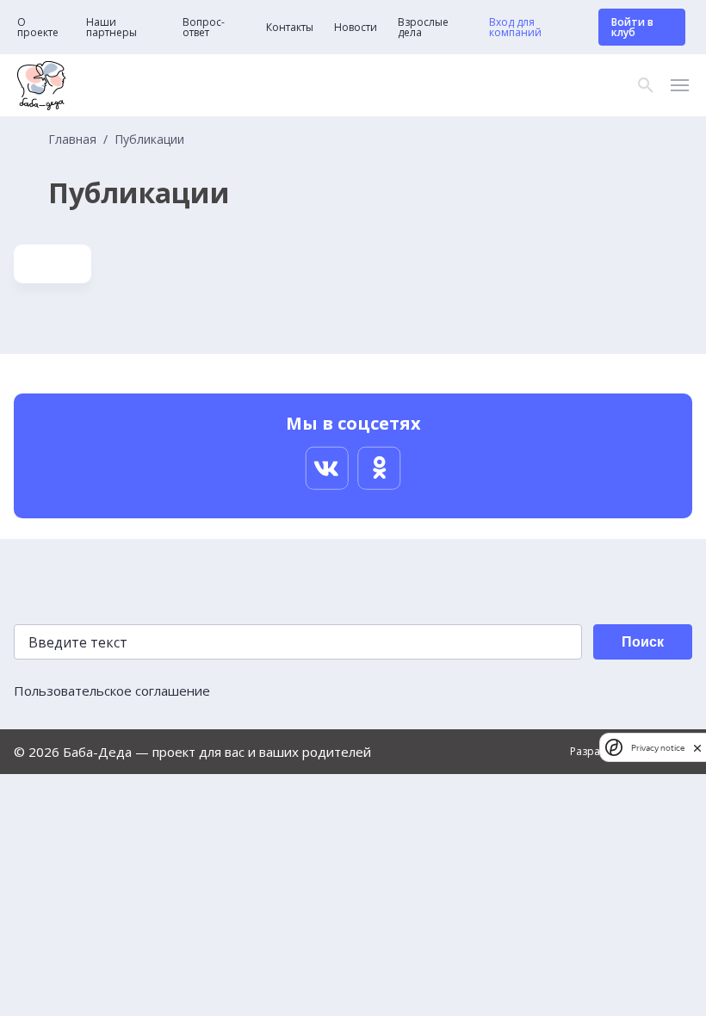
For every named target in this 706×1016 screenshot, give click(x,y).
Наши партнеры (111, 27)
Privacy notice (657, 748)
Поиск (643, 642)
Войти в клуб (632, 27)
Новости (355, 27)
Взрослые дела (423, 27)
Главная (72, 139)
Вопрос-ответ (204, 27)
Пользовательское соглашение (112, 690)
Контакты (289, 27)
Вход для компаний (515, 27)
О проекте (38, 27)
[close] (697, 747)
